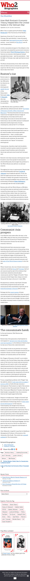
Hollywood (4, 512)
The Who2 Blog (6, 16)
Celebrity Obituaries (13, 509)
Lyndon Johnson (17, 455)
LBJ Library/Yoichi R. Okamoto (15, 226)
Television (23, 517)
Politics (23, 512)
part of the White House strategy (12, 261)
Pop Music (4, 514)
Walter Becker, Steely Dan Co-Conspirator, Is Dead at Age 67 (14, 461)
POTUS (4, 509)
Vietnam (21, 269)
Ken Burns (19, 42)
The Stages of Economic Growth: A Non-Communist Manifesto (14, 111)
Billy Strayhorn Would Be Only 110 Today (14, 484)
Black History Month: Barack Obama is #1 (14, 477)
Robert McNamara (19, 181)
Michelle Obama (16, 519)
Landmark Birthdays (14, 512)
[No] (28, 576)
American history (9, 452)
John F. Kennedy (9, 445)
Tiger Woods (16, 517)
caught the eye (4, 89)
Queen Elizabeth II (6, 521)
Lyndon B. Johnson (9, 446)
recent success (14, 292)
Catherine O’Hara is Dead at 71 (11, 481)
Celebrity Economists (21, 452)
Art (23, 519)
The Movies (5, 504)
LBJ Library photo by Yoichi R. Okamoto (20, 326)
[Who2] (9, 4)
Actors (3, 517)
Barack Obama (13, 504)
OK (15, 578)
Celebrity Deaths (19, 507)
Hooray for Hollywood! (7, 507)
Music (9, 517)
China (14, 269)
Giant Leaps (6, 553)
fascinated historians (16, 40)
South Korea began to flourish (9, 288)
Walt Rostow (12, 458)
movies (21, 509)
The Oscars (12, 514)
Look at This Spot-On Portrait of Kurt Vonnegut (14, 466)
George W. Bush (21, 514)
